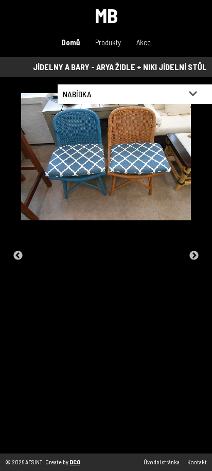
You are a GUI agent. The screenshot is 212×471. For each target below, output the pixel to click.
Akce (143, 42)
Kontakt (197, 461)
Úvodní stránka (162, 461)
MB (106, 15)
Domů (70, 42)
